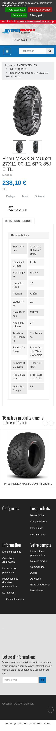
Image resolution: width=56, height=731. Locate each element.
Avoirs (33, 573)
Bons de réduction (40, 584)
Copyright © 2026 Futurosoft (17, 703)
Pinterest (39, 196)
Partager (11, 196)
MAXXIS (7, 175)
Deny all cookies (41, 9)
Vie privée (37, 723)
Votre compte (40, 545)
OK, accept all (17, 9)
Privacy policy (37, 15)
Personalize (19, 15)
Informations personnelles (37, 553)
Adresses (35, 578)
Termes (47, 723)
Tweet (24, 196)
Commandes (37, 567)
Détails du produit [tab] (18, 221)
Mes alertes (36, 590)
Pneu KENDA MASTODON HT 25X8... (28, 483)
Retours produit (38, 561)
